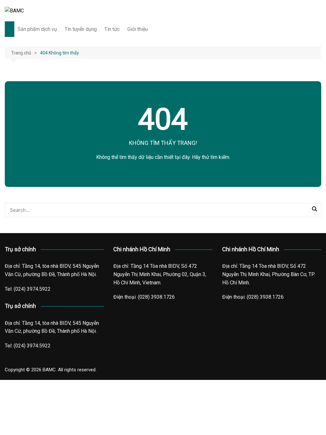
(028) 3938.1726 (156, 297)
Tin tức (112, 29)
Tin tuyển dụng (81, 29)
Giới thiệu (137, 29)
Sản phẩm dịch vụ (37, 29)
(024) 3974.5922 (32, 289)
